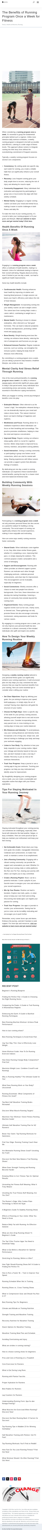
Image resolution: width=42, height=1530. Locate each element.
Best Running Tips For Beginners (15, 1302)
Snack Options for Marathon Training (16, 1327)
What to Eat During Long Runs (14, 1370)
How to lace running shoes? (13, 1031)
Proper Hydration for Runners (13, 1383)
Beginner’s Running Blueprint (13, 991)
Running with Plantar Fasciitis (13, 1376)
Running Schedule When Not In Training (17, 1281)
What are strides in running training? (16, 1345)
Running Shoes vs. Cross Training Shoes (18, 1288)
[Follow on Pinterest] (19, 1478)
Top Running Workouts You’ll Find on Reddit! (19, 1443)
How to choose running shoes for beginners (19, 1352)
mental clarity (16, 332)
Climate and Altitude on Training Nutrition (18, 1308)
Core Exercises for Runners (13, 1364)
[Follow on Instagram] (11, 1478)
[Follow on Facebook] (3, 1478)
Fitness (4, 24)
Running (20, 24)
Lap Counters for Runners (12, 1395)
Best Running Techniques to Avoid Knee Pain (19, 1037)
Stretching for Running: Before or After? (17, 1258)
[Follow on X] (7, 1478)
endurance (12, 702)
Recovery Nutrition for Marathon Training (18, 1321)
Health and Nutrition (12, 24)
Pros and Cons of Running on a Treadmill (18, 1358)
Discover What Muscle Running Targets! (17, 1111)
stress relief (33, 383)
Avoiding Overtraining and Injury (14, 1339)
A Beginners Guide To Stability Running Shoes (20, 1210)
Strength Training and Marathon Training (17, 1314)
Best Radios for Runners (11, 1389)
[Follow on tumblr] (15, 1478)
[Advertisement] (21, 49)
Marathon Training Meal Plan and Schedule (18, 1333)
